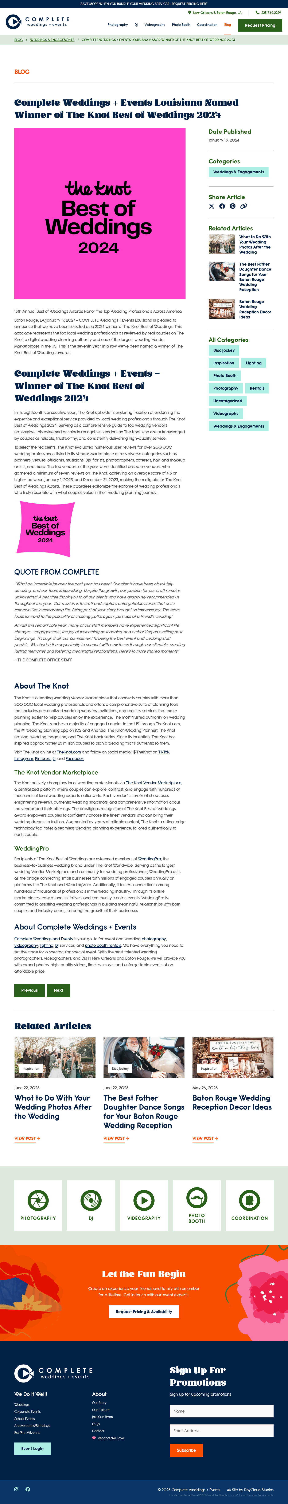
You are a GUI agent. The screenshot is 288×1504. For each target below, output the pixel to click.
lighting (46, 945)
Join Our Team (102, 1417)
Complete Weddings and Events (43, 939)
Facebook (75, 758)
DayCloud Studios (259, 1490)
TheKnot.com (69, 752)
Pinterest (43, 758)
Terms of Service (257, 1495)
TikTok (163, 752)
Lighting (254, 363)
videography (26, 945)
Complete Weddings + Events (196, 1490)
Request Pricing (260, 25)
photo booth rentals (103, 945)
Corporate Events (27, 1412)
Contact (98, 1431)
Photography (118, 25)
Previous (29, 990)
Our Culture (101, 1410)
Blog (227, 25)
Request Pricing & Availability (144, 1312)
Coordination (207, 25)
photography (154, 939)
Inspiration (223, 363)
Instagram (23, 758)
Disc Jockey (224, 350)
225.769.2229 (271, 13)
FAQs (96, 1424)
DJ (136, 25)
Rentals (257, 388)
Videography (155, 25)
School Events (24, 1419)
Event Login (32, 1449)
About (99, 1394)
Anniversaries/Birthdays (32, 1426)
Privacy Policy (235, 1495)
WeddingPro (149, 859)
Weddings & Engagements (52, 40)
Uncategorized (227, 401)
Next (58, 990)
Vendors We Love (110, 1438)
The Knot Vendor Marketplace (153, 782)
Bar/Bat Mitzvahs (27, 1433)
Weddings (22, 1405)
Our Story (99, 1403)
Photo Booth (181, 25)
